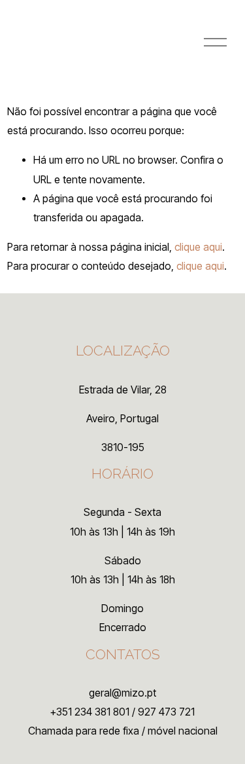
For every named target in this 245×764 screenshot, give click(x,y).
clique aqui (198, 247)
